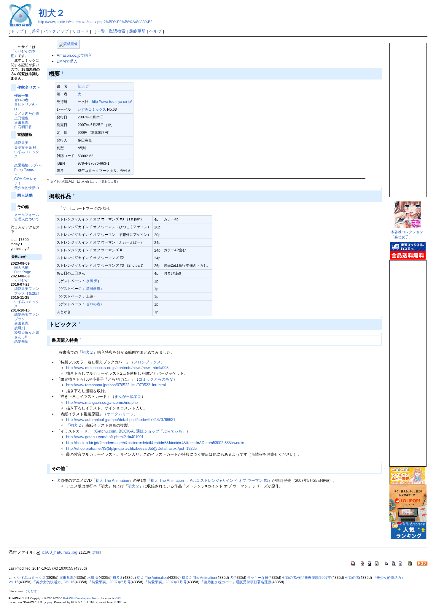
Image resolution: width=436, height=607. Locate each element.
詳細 (96, 552)
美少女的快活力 (26, 188)
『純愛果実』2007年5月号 (109, 582)
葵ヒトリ (21, 104)
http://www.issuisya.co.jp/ (112, 102)
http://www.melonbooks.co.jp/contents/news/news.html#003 (117, 368)
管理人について (26, 219)
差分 (36, 31)
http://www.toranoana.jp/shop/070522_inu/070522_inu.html (116, 385)
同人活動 (25, 195)
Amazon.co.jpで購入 (74, 55)
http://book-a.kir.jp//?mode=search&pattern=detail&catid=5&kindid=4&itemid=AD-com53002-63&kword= (155, 443)
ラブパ (35, 165)
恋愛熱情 (21, 165)
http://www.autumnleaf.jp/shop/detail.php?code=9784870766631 (120, 419)
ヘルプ (155, 31)
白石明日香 (23, 127)
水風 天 (92, 281)
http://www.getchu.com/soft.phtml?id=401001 (105, 437)
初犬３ (117, 577)
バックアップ (56, 31)
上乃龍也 (21, 118)
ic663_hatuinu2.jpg (59, 552)
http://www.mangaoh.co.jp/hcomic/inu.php (102, 402)
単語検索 (117, 31)
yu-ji (49, 602)
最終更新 (137, 31)
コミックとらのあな (156, 379)
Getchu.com (105, 431)
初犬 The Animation (112, 480)
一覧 (101, 31)
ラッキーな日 (257, 577)
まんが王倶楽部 (127, 396)
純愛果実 (21, 142)
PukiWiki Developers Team (81, 598)
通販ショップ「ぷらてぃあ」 (161, 431)
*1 (89, 85)
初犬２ (51, 13)
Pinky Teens (24, 169)
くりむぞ (21, 280)
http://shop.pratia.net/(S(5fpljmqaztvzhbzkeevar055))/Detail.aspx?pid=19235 (131, 448)
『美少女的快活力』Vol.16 (53, 582)
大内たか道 (30, 113)
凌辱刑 (19, 328)
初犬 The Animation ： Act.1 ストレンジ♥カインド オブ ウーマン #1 (209, 480)
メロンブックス (147, 362)
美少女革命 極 (25, 147)
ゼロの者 (21, 100)
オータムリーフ (120, 414)
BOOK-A (126, 431)
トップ (17, 31)
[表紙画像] (68, 44)
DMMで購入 (67, 61)
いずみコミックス (92, 109)
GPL (118, 598)
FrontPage (22, 272)
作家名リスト (28, 87)
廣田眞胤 (21, 122)
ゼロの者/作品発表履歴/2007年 (306, 577)
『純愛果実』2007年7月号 (165, 582)
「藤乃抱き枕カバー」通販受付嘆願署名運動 (235, 582)
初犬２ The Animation (199, 577)
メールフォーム (26, 215)
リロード (80, 31)
